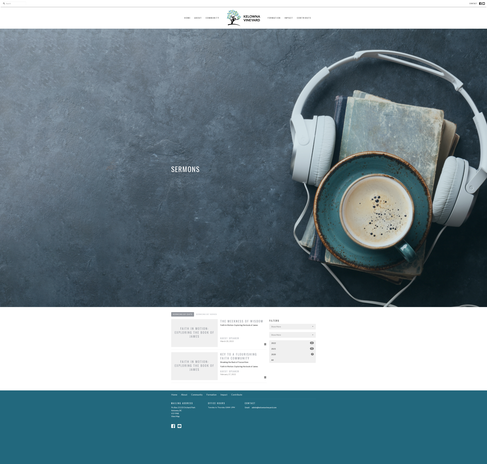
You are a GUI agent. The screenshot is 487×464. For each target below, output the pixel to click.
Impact (288, 17)
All (272, 360)
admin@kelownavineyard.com (264, 407)
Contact (473, 3)
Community (212, 17)
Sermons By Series (206, 314)
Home (187, 17)
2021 (292, 349)
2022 (292, 343)
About (198, 17)
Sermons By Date (182, 314)
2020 (292, 354)
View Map (175, 416)
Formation (274, 17)
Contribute (304, 17)
